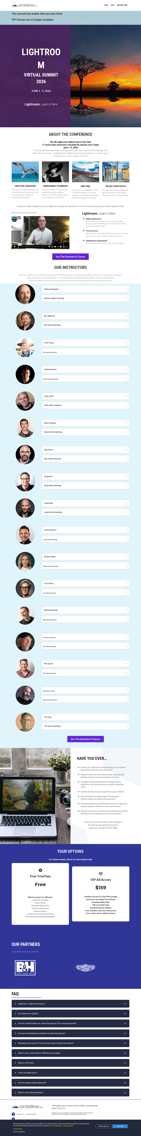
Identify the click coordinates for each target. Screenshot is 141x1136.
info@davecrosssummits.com (28, 1119)
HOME (106, 5)
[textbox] (40, 907)
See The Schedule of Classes (70, 256)
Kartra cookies (68, 1125)
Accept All (120, 1126)
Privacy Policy (17, 1129)
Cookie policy (57, 1125)
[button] (126, 289)
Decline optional (103, 1126)
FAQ (112, 5)
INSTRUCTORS (122, 5)
